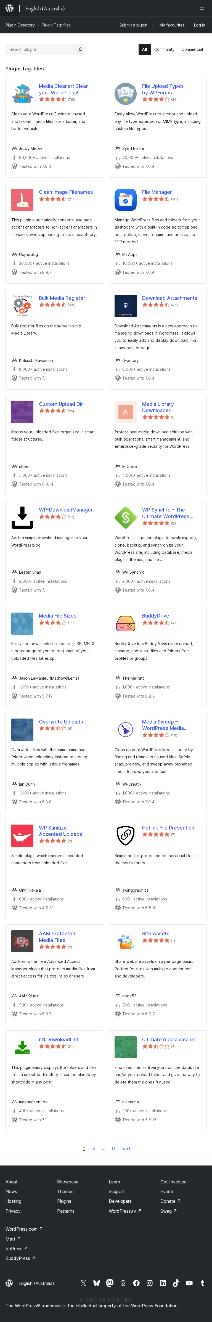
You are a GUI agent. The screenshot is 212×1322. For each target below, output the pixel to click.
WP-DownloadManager (66, 510)
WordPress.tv (125, 1211)
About (12, 1182)
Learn (114, 1182)
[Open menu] (203, 8)
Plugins (64, 1201)
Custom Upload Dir (61, 404)
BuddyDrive (155, 616)
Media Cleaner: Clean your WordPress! (64, 89)
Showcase (67, 1182)
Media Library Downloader (158, 407)
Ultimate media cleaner (169, 1039)
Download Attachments (169, 298)
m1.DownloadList (58, 1039)
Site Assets (155, 933)
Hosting (13, 1201)
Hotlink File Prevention (168, 828)
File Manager (157, 192)
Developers (120, 1201)
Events (167, 1191)
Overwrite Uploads (61, 722)
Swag (168, 1211)
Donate (170, 1201)
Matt (13, 1239)
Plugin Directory (20, 25)
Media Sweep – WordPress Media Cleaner (163, 725)
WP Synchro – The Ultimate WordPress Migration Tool (165, 513)
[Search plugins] (80, 49)
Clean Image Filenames (66, 192)
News (11, 1191)
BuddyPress (21, 1258)
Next (125, 1148)
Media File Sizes (57, 616)
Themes (65, 1191)
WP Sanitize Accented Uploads (60, 831)
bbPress (17, 1248)
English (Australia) (36, 1283)
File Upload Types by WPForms (163, 89)
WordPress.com (24, 1229)
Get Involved (173, 1182)
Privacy (13, 1211)
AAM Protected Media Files (57, 937)
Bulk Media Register (62, 298)
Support (117, 1191)
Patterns (66, 1211)
